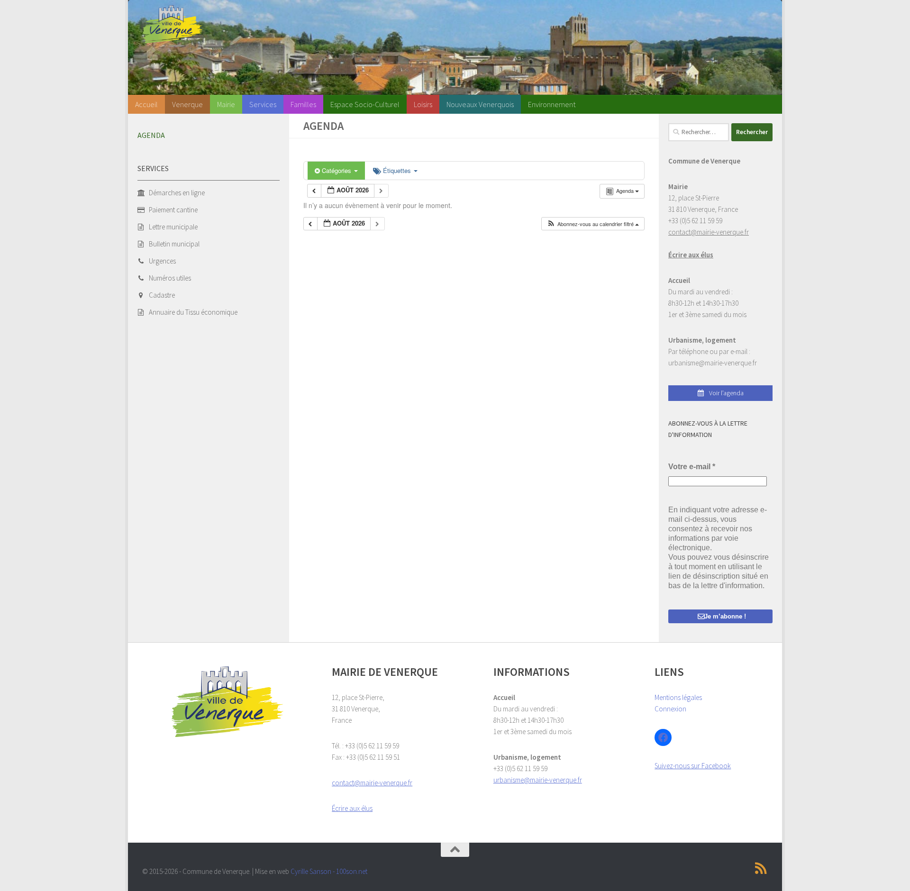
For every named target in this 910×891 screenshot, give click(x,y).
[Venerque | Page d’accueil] (172, 24)
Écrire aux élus (690, 254)
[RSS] (761, 868)
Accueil (146, 104)
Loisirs (423, 104)
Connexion (670, 708)
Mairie (226, 104)
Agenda (151, 135)
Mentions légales (678, 697)
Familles (303, 104)
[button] (593, 224)
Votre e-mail (691, 467)
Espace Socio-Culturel (365, 104)
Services (262, 104)
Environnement (551, 104)
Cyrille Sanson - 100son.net (329, 871)
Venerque (187, 104)
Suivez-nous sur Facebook (693, 765)
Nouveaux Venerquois (480, 104)
